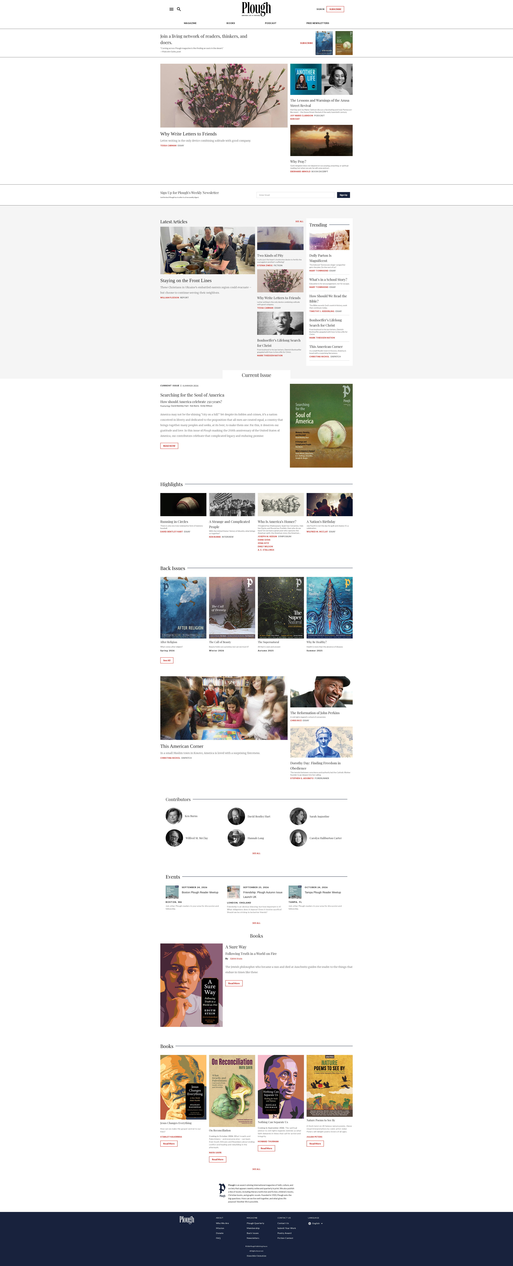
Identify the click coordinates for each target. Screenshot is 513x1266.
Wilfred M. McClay (317, 531)
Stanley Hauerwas (171, 1137)
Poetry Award (284, 1233)
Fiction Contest (285, 1238)
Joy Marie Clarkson (301, 115)
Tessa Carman (168, 145)
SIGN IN (320, 9)
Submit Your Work (286, 1228)
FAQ (218, 1238)
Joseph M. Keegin (267, 536)
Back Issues (253, 1233)
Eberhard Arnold (300, 171)
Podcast (270, 23)
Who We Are (222, 1223)
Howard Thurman (268, 1141)
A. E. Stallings (266, 550)
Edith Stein (236, 958)
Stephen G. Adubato (302, 778)
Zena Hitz (263, 543)
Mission (220, 1228)
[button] (171, 9)
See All (166, 660)
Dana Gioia (264, 540)
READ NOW (169, 446)
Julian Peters (314, 1137)
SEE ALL (300, 221)
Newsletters (253, 1238)
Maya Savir (215, 1152)
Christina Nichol (170, 758)
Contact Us (283, 1223)
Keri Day (295, 119)
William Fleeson (169, 297)
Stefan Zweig (265, 265)
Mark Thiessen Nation (270, 355)
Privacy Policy (251, 1255)
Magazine (190, 23)
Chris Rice (296, 720)
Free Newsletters (317, 23)
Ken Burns (215, 537)
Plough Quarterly (255, 1223)
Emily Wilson (265, 546)
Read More (234, 983)
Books (231, 23)
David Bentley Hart (171, 531)
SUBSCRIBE (335, 9)
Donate (220, 1233)
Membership (253, 1228)
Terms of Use (261, 1255)
